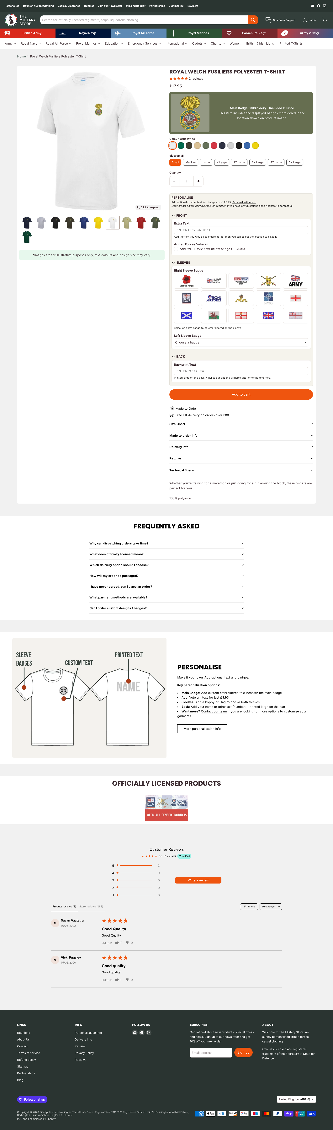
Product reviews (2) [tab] (64, 906)
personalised (281, 1037)
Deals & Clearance (69, 5)
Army (9, 43)
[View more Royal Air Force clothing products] (138, 33)
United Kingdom (294, 1099)
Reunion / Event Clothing (38, 5)
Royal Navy (29, 43)
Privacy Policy (84, 1053)
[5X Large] (295, 166)
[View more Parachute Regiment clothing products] (250, 33)
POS (19, 1118)
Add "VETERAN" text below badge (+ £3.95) (212, 249)
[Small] (176, 166)
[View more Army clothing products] (28, 33)
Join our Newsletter (110, 5)
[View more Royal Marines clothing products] (194, 33)
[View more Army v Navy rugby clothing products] (305, 33)
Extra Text (181, 223)
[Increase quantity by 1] (199, 181)
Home (21, 56)
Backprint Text (185, 364)
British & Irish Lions (260, 43)
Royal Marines (87, 43)
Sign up (243, 1052)
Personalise (12, 5)
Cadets (198, 43)
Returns (80, 1046)
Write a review (198, 880)
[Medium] (191, 166)
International (175, 43)
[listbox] (241, 342)
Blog (20, 1080)
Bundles (89, 5)
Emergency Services (143, 43)
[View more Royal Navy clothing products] (83, 33)
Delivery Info (83, 1039)
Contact (22, 1046)
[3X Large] (258, 166)
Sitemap (22, 1066)
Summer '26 (176, 5)
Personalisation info (244, 202)
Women (235, 43)
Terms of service (28, 1053)
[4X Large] (277, 166)
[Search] (253, 19)
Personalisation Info (88, 1033)
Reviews (193, 5)
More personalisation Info (202, 729)
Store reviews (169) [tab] (91, 906)
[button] (310, 20)
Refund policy (26, 1060)
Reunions (23, 1033)
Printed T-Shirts (291, 43)
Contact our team (214, 711)
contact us (286, 205)
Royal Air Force (57, 43)
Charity (216, 43)
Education (112, 43)
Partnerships (157, 5)
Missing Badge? (135, 5)
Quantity (175, 172)
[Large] (207, 166)
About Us (23, 1039)
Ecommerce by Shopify (42, 1118)
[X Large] (222, 166)
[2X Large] (240, 166)
